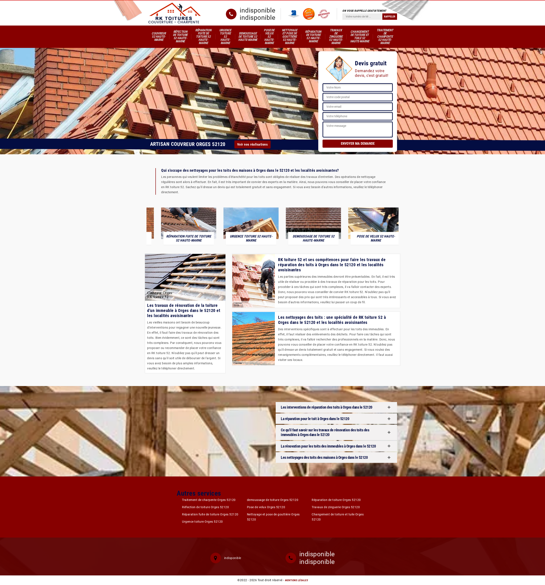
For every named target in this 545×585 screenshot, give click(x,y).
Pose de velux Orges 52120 (266, 507)
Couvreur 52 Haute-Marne (159, 36)
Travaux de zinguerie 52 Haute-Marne (336, 36)
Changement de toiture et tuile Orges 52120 (338, 517)
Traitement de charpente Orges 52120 (209, 500)
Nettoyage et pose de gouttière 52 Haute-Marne (289, 36)
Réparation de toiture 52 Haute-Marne (313, 36)
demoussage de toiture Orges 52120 (272, 500)
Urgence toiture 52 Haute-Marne (225, 36)
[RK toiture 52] (174, 13)
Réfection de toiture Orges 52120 (205, 507)
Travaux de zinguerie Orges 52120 (336, 507)
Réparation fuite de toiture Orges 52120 (210, 514)
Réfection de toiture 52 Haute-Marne (180, 36)
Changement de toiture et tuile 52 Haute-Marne (359, 36)
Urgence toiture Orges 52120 (202, 521)
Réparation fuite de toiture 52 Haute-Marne (203, 36)
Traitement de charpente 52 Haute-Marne (385, 36)
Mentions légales (296, 580)
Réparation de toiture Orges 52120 (336, 500)
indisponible (257, 10)
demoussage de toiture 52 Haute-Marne (247, 36)
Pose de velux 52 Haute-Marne (269, 36)
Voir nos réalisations (252, 144)
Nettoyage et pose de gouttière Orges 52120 (273, 517)
